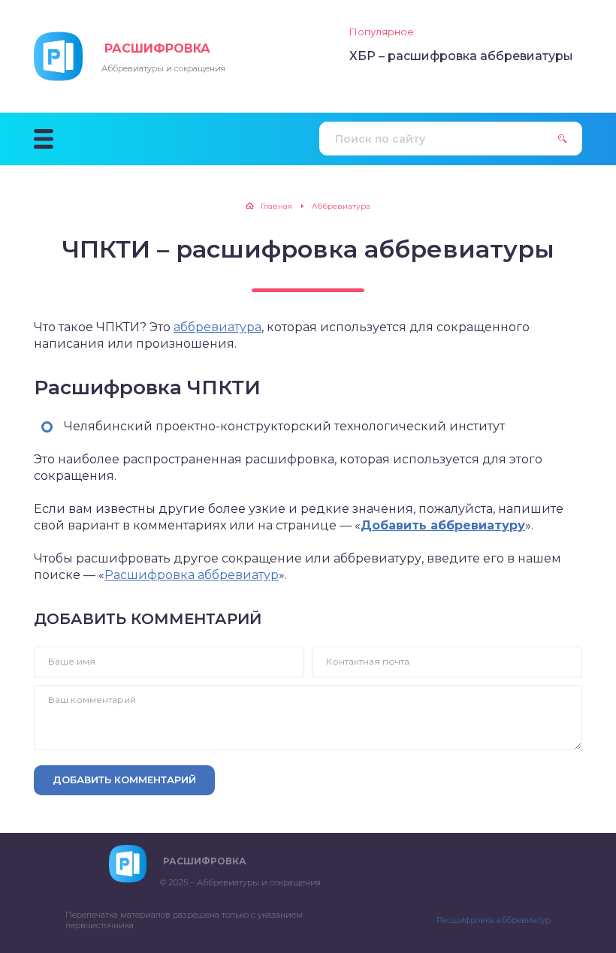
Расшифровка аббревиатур (191, 575)
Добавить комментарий (124, 780)
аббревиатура (217, 327)
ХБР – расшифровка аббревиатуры (461, 56)
